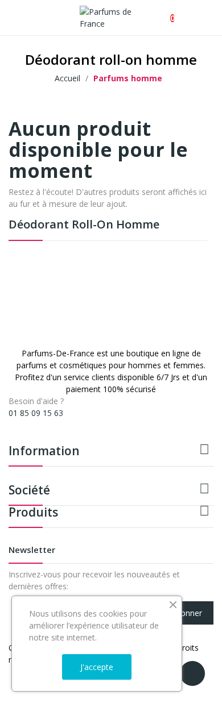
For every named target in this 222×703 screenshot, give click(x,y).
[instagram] (23, 423)
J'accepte (96, 667)
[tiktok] (35, 423)
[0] (163, 12)
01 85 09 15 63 (36, 412)
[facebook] (12, 423)
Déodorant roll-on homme (84, 225)
